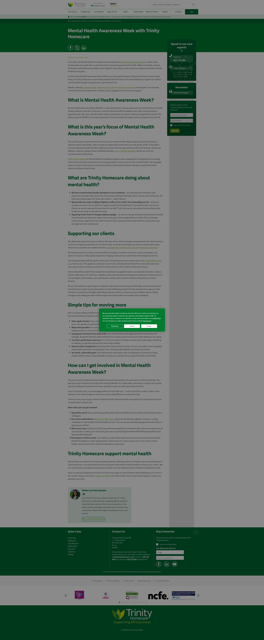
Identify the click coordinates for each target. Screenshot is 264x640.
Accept (149, 326)
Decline (132, 326)
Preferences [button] (147, 321)
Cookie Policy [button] (156, 318)
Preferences (115, 326)
